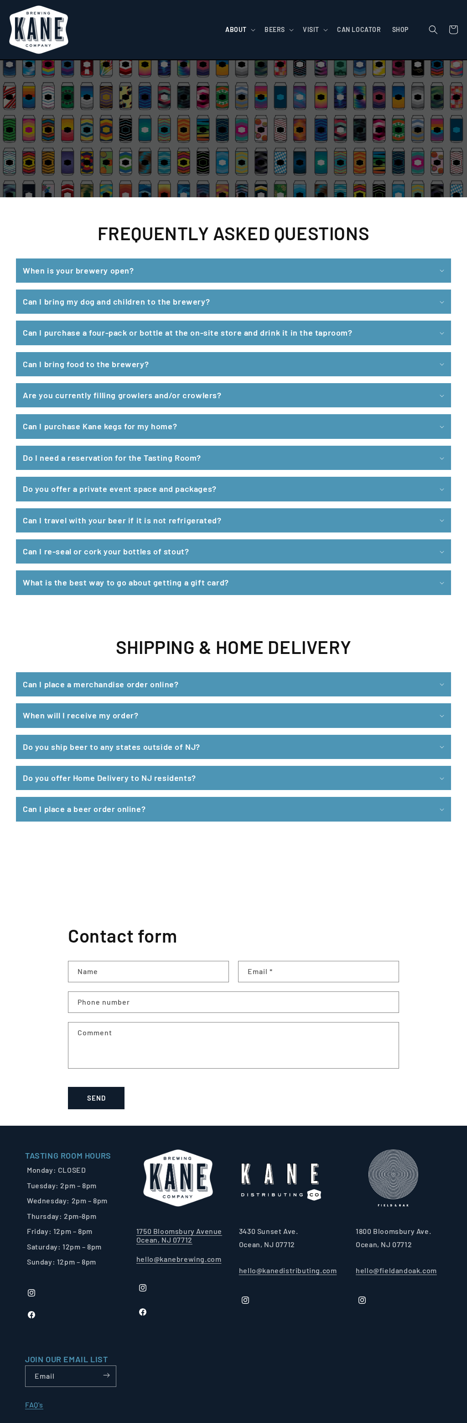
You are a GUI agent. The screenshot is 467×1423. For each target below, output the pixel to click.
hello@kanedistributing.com (288, 1270)
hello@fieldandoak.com (396, 1270)
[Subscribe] (106, 1375)
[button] (239, 29)
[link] (68, 1155)
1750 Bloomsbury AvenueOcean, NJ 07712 (179, 1235)
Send (96, 1098)
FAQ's (34, 1404)
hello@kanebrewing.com (179, 1258)
